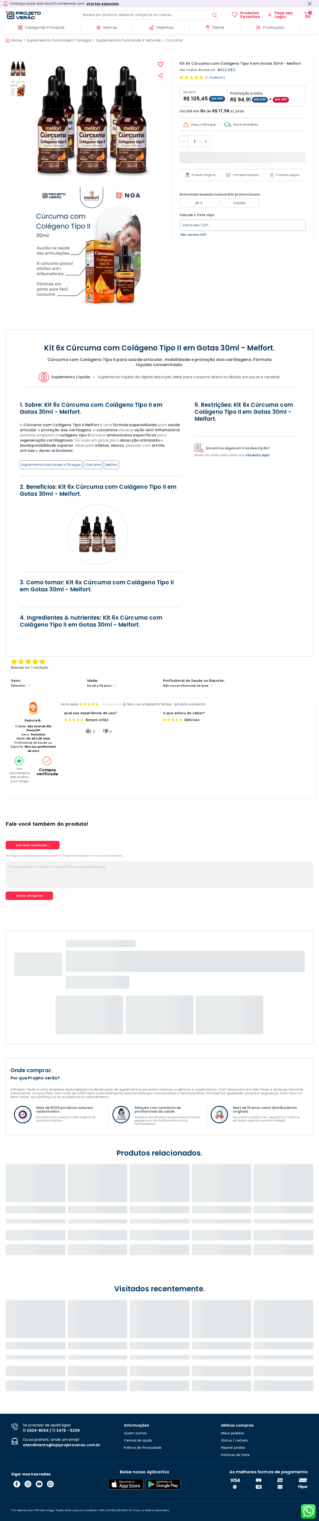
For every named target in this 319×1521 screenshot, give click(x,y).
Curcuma (174, 40)
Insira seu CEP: (195, 225)
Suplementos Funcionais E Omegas (59, 40)
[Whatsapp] (50, 1484)
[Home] (43, 15)
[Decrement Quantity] (184, 141)
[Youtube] (39, 1484)
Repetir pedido (233, 1447)
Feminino (18, 685)
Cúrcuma (93, 464)
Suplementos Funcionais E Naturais (128, 40)
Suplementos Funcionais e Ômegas (51, 464)
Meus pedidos (232, 1433)
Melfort (111, 464)
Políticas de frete (235, 1455)
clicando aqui (257, 455)
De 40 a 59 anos (99, 685)
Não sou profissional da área (185, 685)
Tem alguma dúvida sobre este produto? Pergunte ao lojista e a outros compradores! (64, 855)
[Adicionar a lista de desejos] (160, 65)
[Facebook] (16, 1484)
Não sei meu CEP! (194, 235)
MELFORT (227, 69)
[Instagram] (28, 1484)
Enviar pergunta (29, 895)
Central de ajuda (138, 1440)
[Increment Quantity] (206, 141)
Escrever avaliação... (33, 845)
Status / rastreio (234, 1440)
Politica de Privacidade (143, 1447)
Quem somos (135, 1433)
